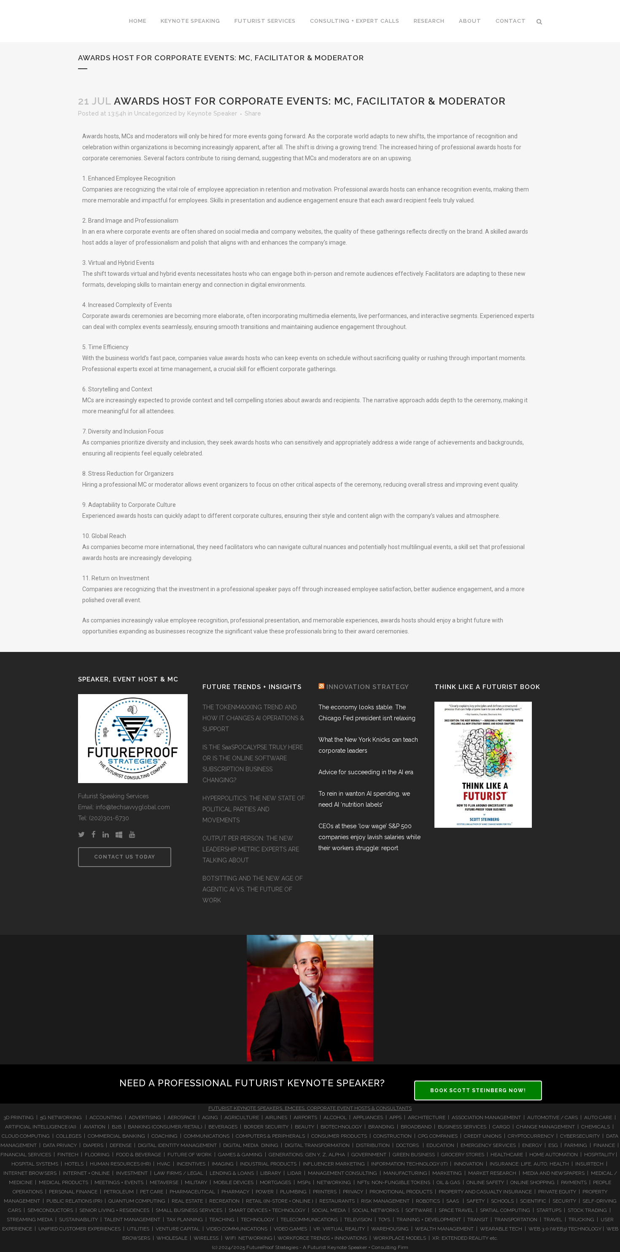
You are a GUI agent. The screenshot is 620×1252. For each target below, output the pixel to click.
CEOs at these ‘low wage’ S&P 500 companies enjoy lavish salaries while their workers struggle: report (369, 837)
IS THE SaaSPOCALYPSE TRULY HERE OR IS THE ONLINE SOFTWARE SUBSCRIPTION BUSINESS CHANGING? (252, 764)
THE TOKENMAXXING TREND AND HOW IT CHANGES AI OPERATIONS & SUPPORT (253, 718)
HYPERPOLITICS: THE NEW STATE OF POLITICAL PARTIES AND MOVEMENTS (253, 809)
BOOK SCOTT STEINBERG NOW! (478, 1090)
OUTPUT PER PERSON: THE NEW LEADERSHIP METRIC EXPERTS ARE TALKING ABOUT (250, 849)
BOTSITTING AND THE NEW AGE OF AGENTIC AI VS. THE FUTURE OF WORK (252, 889)
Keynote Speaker (212, 113)
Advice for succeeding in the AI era (365, 772)
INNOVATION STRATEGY (367, 687)
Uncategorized (155, 113)
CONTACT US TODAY (124, 857)
